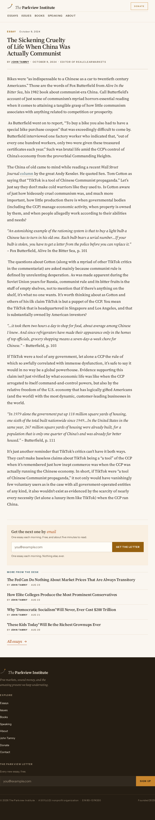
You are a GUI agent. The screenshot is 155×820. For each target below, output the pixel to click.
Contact (5, 752)
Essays (12, 15)
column (26, 173)
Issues (26, 15)
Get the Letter (128, 546)
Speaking (55, 15)
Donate (139, 5)
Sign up (145, 781)
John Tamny (7, 738)
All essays (17, 641)
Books (40, 15)
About (71, 15)
